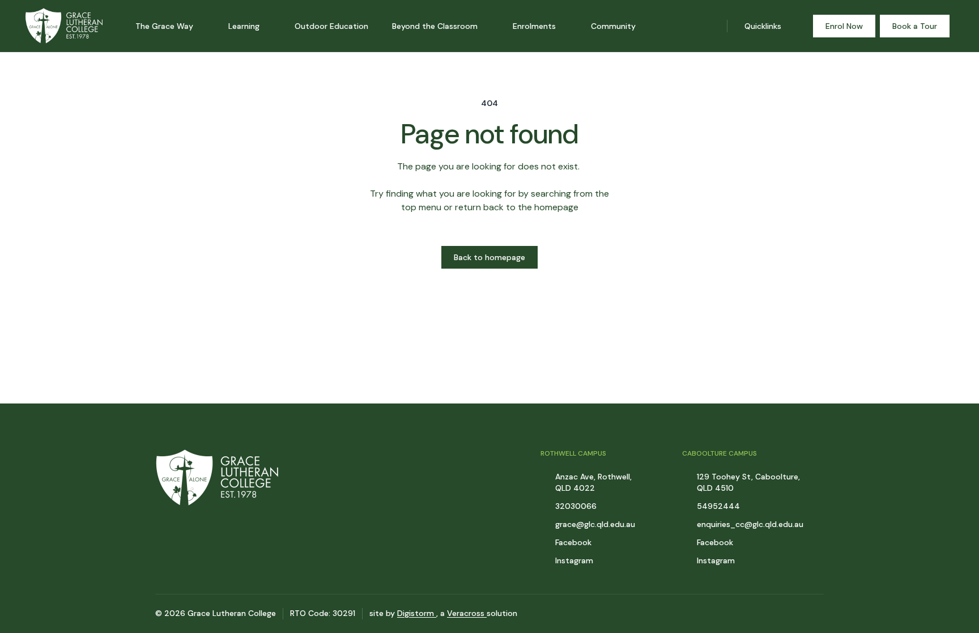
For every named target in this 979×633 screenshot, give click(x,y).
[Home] (53, 26)
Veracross (467, 613)
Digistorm (416, 613)
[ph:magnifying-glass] (711, 26)
